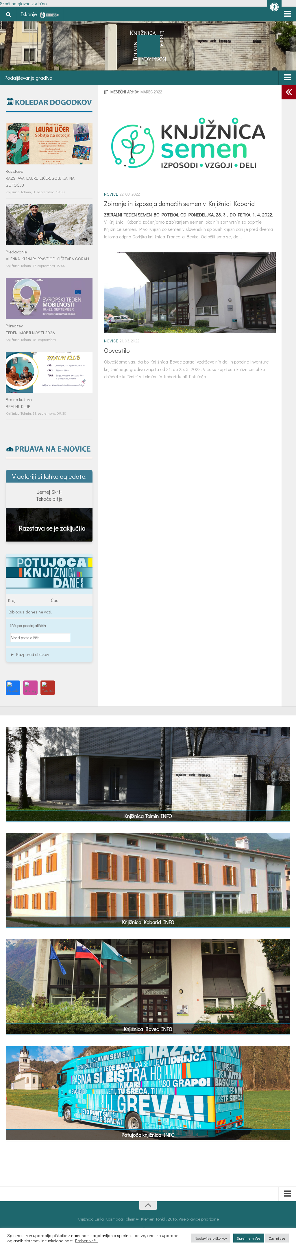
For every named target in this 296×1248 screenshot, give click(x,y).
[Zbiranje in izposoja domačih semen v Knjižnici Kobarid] (190, 145)
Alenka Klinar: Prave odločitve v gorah (47, 259)
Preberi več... (86, 1240)
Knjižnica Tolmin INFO (148, 816)
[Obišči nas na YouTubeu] (47, 687)
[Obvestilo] (190, 292)
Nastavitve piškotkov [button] (211, 1238)
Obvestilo (117, 350)
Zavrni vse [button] (277, 1238)
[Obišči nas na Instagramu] (30, 687)
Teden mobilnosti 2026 (30, 332)
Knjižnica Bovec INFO (148, 1029)
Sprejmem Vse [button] (248, 1238)
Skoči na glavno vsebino (23, 3)
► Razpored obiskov (29, 654)
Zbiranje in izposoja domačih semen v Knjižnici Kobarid (179, 203)
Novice (111, 194)
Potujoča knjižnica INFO (148, 1134)
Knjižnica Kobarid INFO (148, 922)
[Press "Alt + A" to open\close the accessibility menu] (274, 7)
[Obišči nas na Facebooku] (13, 687)
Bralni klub (18, 406)
